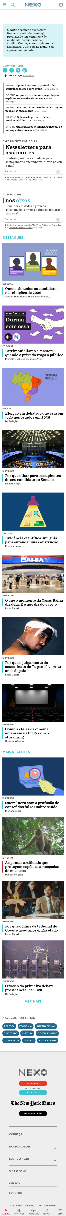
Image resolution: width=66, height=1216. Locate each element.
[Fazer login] (61, 5)
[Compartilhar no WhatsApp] (24, 70)
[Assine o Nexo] (6, 1211)
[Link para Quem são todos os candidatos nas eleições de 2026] (33, 262)
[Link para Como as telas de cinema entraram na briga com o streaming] (33, 703)
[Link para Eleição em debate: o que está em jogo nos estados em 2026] (33, 387)
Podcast (7, 346)
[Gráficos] (19, 1211)
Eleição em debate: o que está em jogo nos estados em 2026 (34, 415)
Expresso (10, 86)
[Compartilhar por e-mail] (18, 70)
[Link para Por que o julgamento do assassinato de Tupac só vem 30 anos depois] (33, 636)
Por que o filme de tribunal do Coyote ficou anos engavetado (31, 928)
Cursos (14, 1183)
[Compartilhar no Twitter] (11, 70)
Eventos (15, 1193)
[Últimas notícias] (47, 1211)
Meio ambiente (48, 1040)
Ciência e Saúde (47, 1033)
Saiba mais (28, 76)
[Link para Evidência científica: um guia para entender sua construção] (33, 512)
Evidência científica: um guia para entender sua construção (31, 540)
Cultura (27, 1033)
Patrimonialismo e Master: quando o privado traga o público (34, 353)
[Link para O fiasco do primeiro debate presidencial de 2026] (33, 959)
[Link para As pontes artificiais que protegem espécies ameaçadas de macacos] (33, 836)
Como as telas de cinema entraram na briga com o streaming (27, 733)
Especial (7, 284)
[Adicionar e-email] (58, 172)
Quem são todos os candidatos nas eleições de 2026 (31, 291)
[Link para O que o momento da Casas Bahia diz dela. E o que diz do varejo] (33, 574)
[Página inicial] (33, 5)
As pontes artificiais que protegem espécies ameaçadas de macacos (32, 867)
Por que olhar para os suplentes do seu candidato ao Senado (33, 478)
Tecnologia (11, 1040)
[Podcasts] (34, 1211)
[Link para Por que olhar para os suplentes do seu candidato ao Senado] (33, 449)
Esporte (29, 1040)
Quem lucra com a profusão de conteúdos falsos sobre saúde (32, 805)
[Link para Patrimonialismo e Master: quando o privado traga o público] (33, 325)
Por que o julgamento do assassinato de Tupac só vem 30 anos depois (33, 667)
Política (9, 1026)
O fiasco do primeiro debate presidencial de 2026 (29, 988)
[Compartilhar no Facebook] (5, 70)
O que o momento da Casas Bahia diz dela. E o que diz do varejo (34, 602)
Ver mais (33, 1001)
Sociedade (10, 1033)
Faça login (33, 1093)
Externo (10, 95)
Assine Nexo (33, 1083)
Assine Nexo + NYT (33, 1113)
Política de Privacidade (52, 177)
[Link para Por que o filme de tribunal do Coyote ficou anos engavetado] (33, 900)
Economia (25, 1026)
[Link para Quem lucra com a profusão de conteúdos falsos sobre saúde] (33, 776)
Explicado (8, 533)
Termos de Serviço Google (20, 180)
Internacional (46, 1026)
